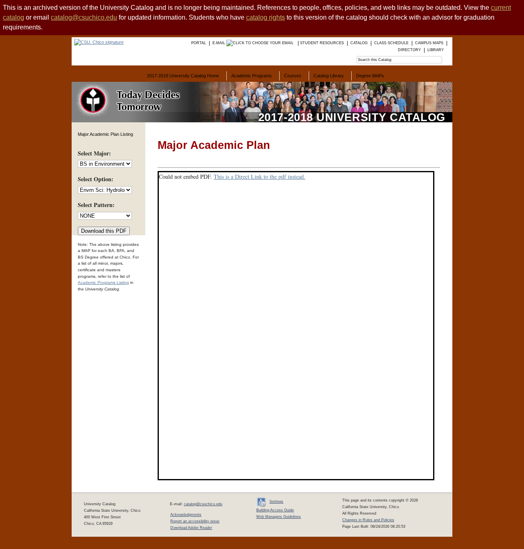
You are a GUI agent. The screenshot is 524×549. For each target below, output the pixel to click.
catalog (359, 43)
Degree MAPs (370, 75)
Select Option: (95, 179)
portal (198, 43)
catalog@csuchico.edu (84, 17)
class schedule (391, 43)
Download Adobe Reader (191, 528)
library (435, 50)
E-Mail (219, 43)
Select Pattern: (96, 204)
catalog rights (265, 17)
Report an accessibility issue (194, 521)
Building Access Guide (275, 510)
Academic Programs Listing (103, 282)
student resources (322, 43)
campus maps (429, 43)
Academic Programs (251, 75)
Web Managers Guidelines (278, 517)
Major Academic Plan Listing (105, 134)
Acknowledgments (185, 515)
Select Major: (94, 153)
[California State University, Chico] (98, 42)
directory (409, 50)
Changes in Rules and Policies (368, 520)
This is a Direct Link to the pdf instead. (259, 176)
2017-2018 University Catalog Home (183, 75)
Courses (292, 75)
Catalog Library (329, 75)
